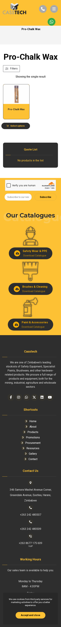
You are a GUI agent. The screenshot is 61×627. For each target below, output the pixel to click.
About (32, 426)
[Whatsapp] (26, 397)
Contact (32, 459)
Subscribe (45, 197)
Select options (17, 126)
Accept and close (30, 615)
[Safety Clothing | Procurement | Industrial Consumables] (14, 9)
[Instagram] (18, 397)
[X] (34, 397)
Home (32, 421)
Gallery (33, 453)
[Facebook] (11, 397)
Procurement (32, 442)
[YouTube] (50, 397)
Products (32, 432)
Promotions (33, 437)
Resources (32, 448)
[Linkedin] (42, 397)
